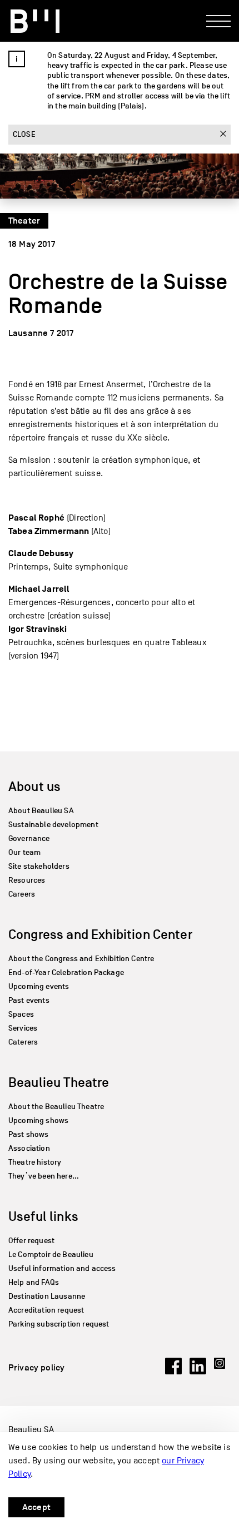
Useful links (43, 1216)
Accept (36, 1507)
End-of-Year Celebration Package (66, 972)
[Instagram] (222, 1371)
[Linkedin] (198, 1371)
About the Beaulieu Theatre (56, 1106)
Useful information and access (62, 1268)
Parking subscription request (58, 1324)
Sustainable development (53, 824)
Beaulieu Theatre (58, 1082)
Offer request (31, 1240)
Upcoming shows (38, 1120)
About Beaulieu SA (41, 810)
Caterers (23, 1042)
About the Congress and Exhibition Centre (81, 958)
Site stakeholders (38, 866)
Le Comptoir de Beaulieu (50, 1254)
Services (22, 1028)
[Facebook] (173, 1371)
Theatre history (34, 1162)
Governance (29, 838)
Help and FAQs (33, 1282)
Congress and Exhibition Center (100, 934)
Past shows (28, 1134)
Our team (24, 852)
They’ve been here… (43, 1176)
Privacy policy (36, 1367)
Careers (21, 894)
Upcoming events (38, 986)
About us (34, 786)
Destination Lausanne (46, 1296)
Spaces (21, 1014)
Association (29, 1148)
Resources (26, 880)
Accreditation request (46, 1310)
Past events (28, 1000)
